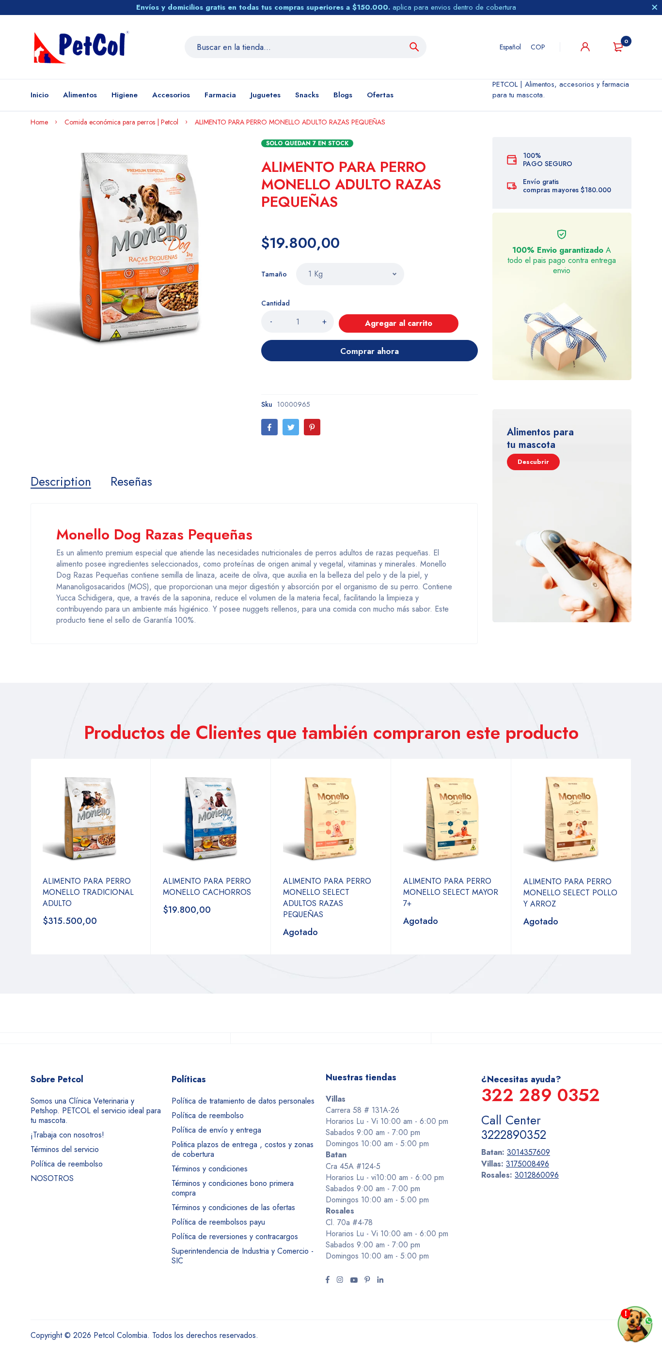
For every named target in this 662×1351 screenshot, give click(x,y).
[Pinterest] (312, 427)
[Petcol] (81, 47)
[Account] (585, 46)
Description (61, 481)
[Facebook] (269, 427)
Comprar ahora (369, 351)
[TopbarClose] (654, 7)
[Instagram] (339, 1281)
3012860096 (537, 1175)
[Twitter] (291, 427)
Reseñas (131, 481)
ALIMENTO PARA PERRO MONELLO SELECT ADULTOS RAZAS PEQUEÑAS (327, 897)
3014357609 (528, 1152)
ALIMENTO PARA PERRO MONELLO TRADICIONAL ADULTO (88, 892)
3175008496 (527, 1163)
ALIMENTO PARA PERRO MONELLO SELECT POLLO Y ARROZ (570, 892)
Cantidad (275, 303)
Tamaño (274, 274)
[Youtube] (354, 1281)
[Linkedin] (380, 1281)
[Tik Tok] (367, 1281)
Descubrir (533, 461)
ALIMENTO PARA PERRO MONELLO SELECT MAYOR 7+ (450, 892)
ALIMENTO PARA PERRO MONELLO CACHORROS (207, 886)
